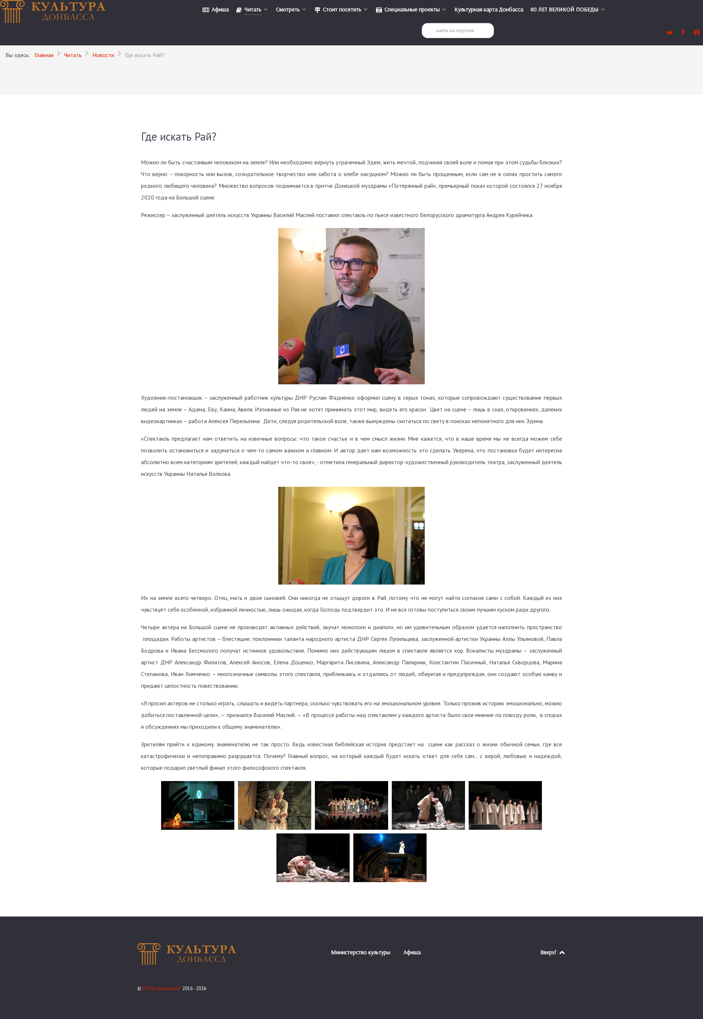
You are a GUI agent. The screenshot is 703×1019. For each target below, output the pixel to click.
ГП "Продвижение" (162, 988)
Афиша (412, 952)
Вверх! (549, 952)
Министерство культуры (360, 952)
